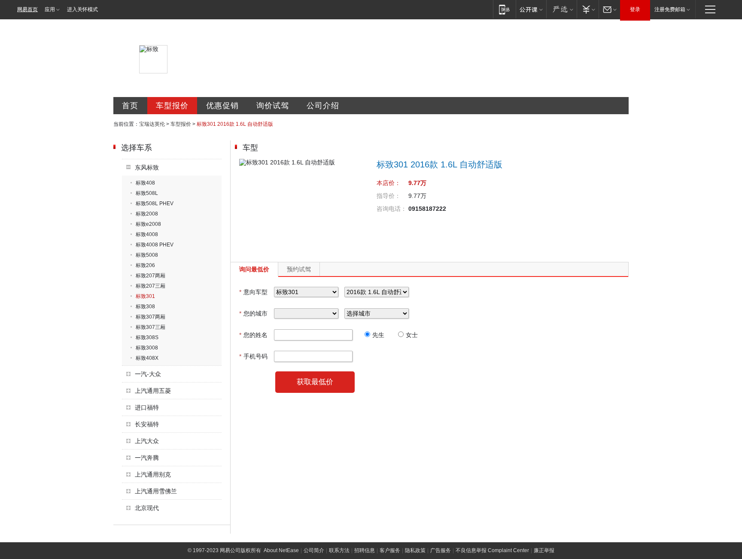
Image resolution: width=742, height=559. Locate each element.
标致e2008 (148, 224)
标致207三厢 (150, 286)
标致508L (147, 193)
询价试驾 (272, 105)
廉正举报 (544, 550)
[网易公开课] (531, 9)
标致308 (145, 307)
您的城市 (253, 313)
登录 (635, 9)
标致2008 (147, 214)
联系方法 (339, 550)
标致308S (147, 337)
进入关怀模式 (82, 9)
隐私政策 (415, 550)
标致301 (145, 296)
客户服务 (390, 550)
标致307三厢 (150, 327)
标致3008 (147, 348)
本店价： (389, 182)
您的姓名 (253, 334)
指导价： (389, 195)
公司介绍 (323, 105)
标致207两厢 (150, 276)
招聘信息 (364, 550)
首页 (130, 105)
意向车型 (253, 292)
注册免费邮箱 (669, 9)
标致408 (145, 183)
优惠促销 (222, 105)
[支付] (588, 9)
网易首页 (27, 9)
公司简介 (314, 550)
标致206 (145, 265)
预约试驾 (299, 269)
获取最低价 (315, 382)
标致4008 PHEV (154, 245)
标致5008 (147, 255)
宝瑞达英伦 (152, 124)
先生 (378, 334)
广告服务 (440, 550)
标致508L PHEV (154, 204)
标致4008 (147, 234)
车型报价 (172, 105)
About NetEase (281, 550)
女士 (412, 334)
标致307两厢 (150, 317)
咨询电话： (392, 208)
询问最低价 (254, 269)
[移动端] (504, 9)
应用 (50, 9)
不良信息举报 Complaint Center (492, 550)
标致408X (147, 358)
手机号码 (253, 356)
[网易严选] (561, 9)
